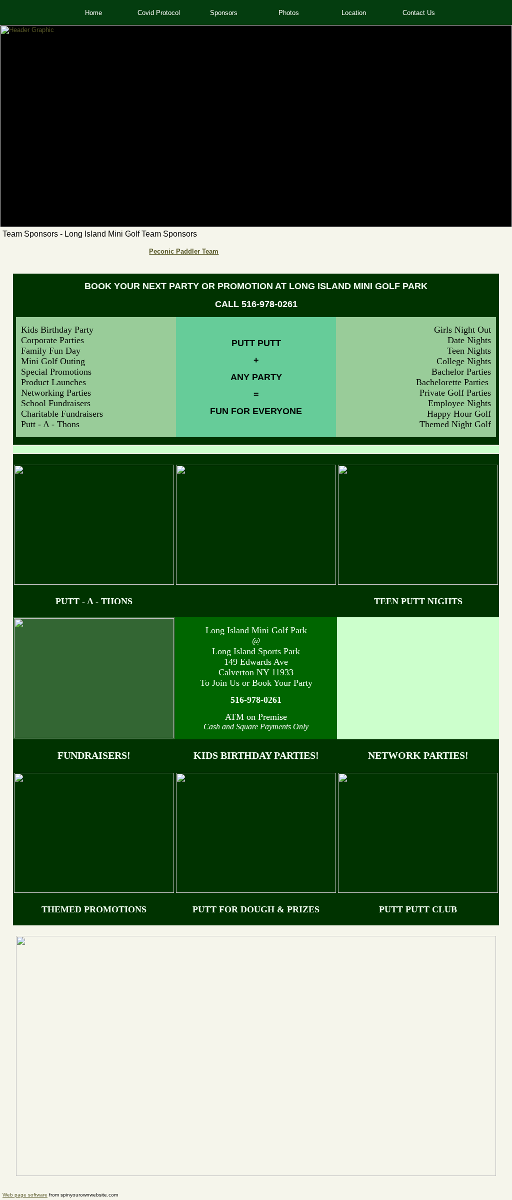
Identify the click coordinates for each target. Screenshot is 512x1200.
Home (93, 13)
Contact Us (418, 13)
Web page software (25, 1194)
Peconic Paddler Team (183, 251)
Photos (288, 13)
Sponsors (224, 13)
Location (354, 13)
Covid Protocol (159, 13)
